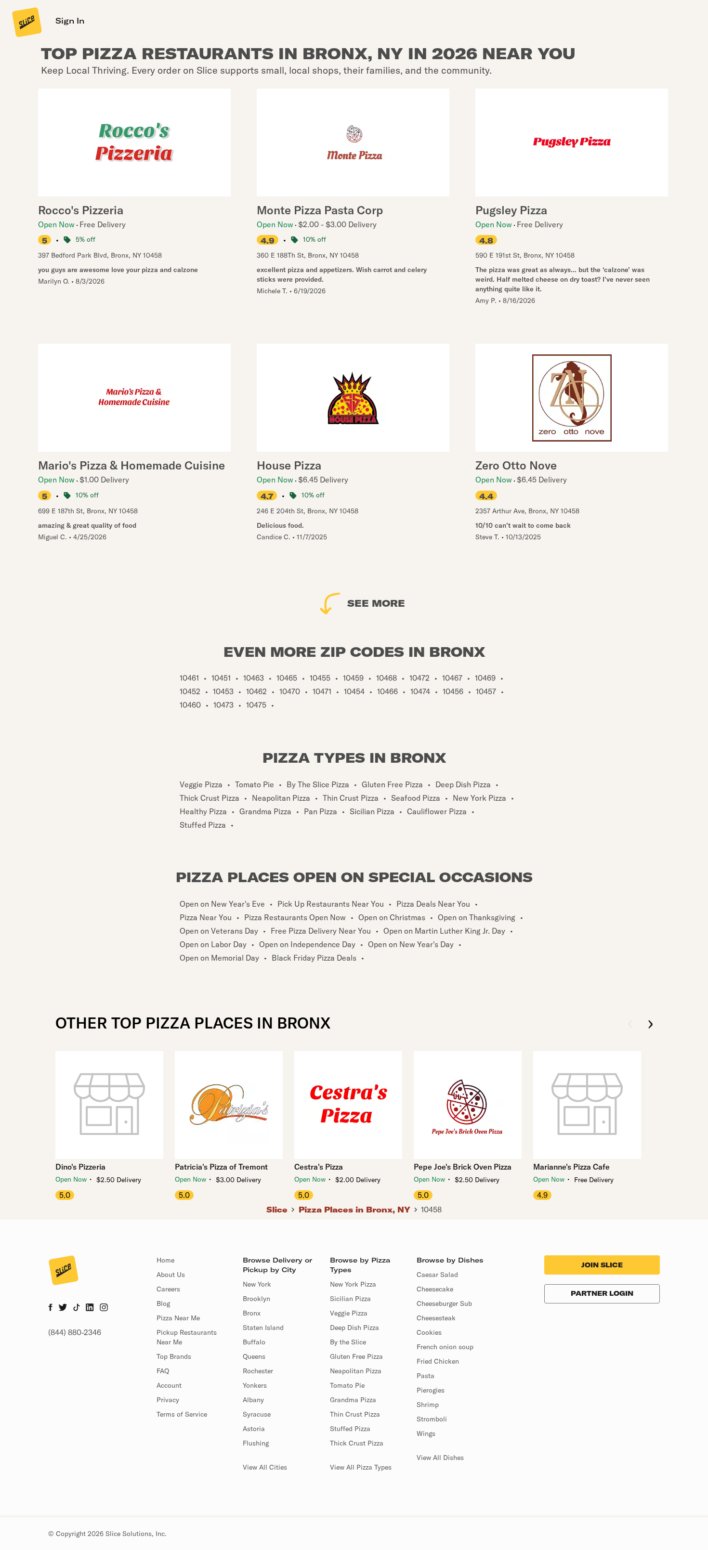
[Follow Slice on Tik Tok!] (76, 1308)
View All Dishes (440, 1457)
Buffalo (254, 1342)
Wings (426, 1433)
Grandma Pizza (353, 1399)
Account (169, 1385)
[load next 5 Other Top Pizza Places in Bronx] (650, 1025)
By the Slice (348, 1342)
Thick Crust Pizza (356, 1443)
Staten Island (263, 1327)
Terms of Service (182, 1414)
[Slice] (26, 21)
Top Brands (174, 1356)
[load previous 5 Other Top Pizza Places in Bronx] (630, 1025)
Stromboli (432, 1419)
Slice (277, 1209)
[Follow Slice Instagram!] (104, 1308)
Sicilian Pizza (350, 1298)
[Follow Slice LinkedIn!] (90, 1308)
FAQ (163, 1371)
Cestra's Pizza (318, 1167)
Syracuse (257, 1414)
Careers (168, 1289)
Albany (253, 1399)
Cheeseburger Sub (444, 1303)
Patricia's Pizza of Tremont (221, 1167)
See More (376, 603)
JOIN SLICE (602, 1265)
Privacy (168, 1399)
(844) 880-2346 (74, 1332)
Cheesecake (435, 1289)
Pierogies (431, 1390)
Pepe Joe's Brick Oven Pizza (462, 1167)
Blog (163, 1303)
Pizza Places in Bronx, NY (354, 1209)
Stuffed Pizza (350, 1428)
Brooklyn (256, 1298)
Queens (254, 1356)
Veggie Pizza (348, 1313)
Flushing (256, 1443)
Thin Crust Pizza (355, 1414)
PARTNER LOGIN (602, 1293)
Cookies (429, 1332)
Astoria (254, 1428)
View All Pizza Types (361, 1467)
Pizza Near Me (178, 1318)
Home (165, 1260)
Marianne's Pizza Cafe (571, 1167)
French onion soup (445, 1346)
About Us (171, 1274)
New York (257, 1284)
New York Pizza (353, 1284)
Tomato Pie (347, 1385)
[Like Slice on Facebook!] (50, 1308)
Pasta (425, 1375)
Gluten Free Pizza (356, 1356)
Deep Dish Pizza (354, 1327)
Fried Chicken (438, 1361)
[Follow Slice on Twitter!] (62, 1308)
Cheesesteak (436, 1318)
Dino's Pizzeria (80, 1167)
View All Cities (265, 1467)
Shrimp (428, 1404)
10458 (431, 1209)
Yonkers (255, 1385)
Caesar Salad (437, 1274)
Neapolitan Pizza (355, 1371)
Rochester (258, 1371)
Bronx (252, 1313)
